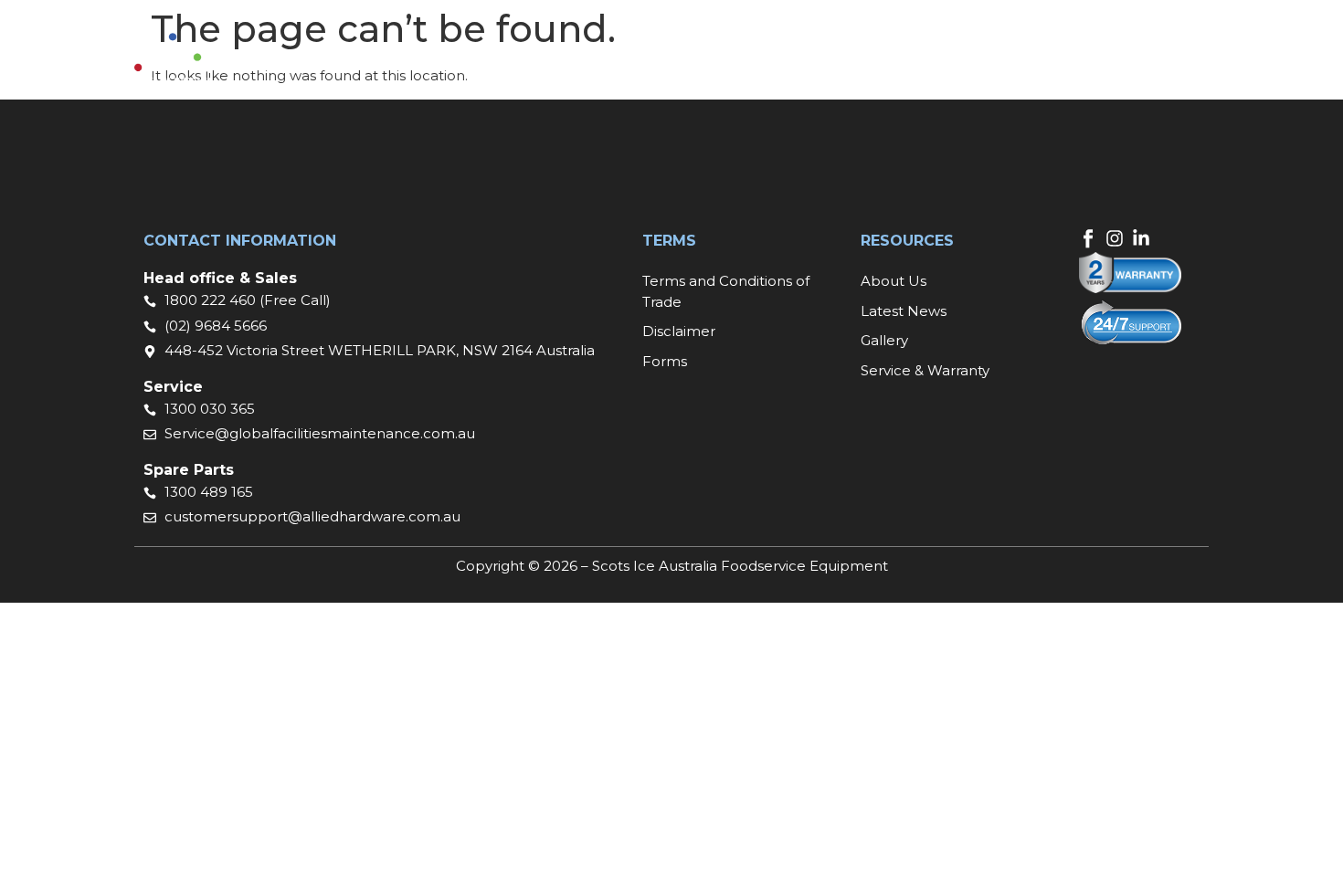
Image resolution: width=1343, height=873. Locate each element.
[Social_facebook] (1088, 238)
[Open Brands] (726, 60)
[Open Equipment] (626, 60)
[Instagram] (1114, 238)
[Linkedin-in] (1141, 238)
